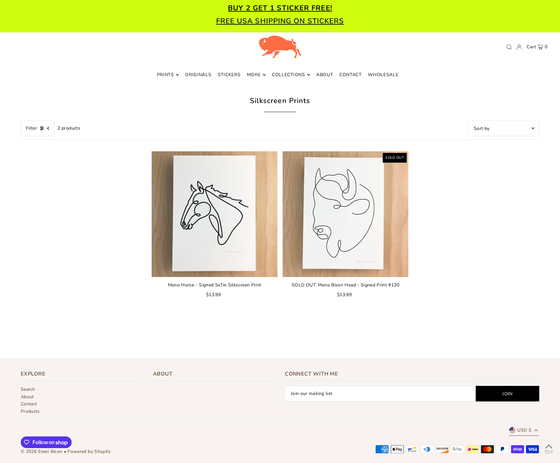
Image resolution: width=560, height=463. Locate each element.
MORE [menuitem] (254, 75)
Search (28, 389)
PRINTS (165, 75)
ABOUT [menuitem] (324, 75)
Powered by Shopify (89, 451)
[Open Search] (509, 47)
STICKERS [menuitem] (229, 75)
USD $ (524, 430)
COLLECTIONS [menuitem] (288, 75)
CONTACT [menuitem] (350, 75)
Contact (29, 404)
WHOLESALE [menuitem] (383, 75)
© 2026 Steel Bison (41, 451)
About (27, 397)
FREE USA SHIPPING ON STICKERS (280, 21)
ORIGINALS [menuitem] (198, 75)
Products (30, 411)
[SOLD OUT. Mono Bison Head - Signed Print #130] (345, 214)
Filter (31, 128)
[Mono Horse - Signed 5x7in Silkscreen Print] (214, 214)
